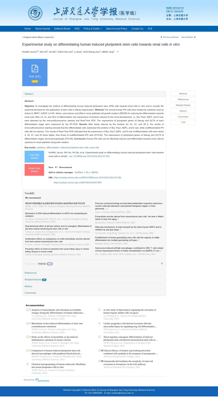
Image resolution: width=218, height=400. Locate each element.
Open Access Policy (116, 28)
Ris (87, 172)
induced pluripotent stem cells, (75, 147)
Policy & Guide (92, 28)
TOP (183, 122)
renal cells (94, 147)
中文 (150, 28)
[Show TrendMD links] (162, 263)
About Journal (42, 28)
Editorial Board (62, 28)
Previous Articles (171, 37)
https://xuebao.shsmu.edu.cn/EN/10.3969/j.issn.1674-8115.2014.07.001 (87, 177)
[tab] (94, 94)
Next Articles (188, 37)
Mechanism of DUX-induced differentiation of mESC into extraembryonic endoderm (56, 214)
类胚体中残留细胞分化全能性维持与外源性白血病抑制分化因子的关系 (55, 203)
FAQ (77, 28)
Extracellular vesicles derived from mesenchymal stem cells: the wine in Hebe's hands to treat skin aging (129, 217)
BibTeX (95, 172)
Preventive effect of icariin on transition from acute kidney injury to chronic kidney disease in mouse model (57, 250)
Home (27, 28)
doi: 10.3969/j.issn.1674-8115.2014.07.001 (89, 156)
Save (50, 167)
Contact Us (137, 28)
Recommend (65, 167)
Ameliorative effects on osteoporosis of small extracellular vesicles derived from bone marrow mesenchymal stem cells (57, 240)
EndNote (79, 172)
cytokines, (42, 147)
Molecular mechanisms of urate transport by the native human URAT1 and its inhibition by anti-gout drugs (128, 228)
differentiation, (54, 147)
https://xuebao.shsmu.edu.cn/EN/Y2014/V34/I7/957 (78, 182)
